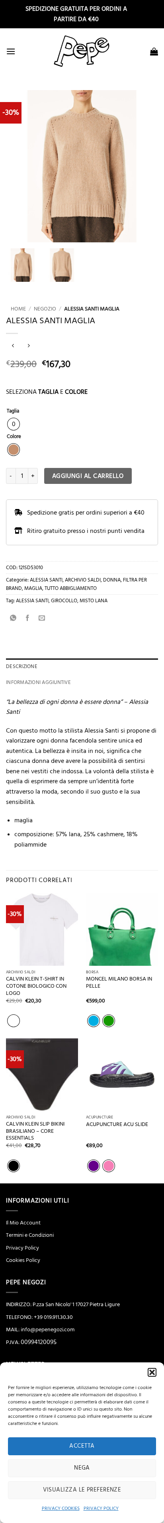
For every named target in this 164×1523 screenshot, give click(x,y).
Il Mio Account (23, 1223)
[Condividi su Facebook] (27, 618)
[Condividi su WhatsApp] (13, 618)
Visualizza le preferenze (82, 1490)
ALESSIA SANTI (46, 580)
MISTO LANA (93, 600)
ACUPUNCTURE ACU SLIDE (117, 1124)
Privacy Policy (22, 1248)
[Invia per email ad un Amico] (42, 618)
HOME (16, 308)
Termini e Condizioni (30, 1235)
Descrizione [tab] (21, 666)
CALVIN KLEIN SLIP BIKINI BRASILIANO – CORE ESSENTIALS (35, 1131)
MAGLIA (33, 588)
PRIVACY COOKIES (61, 1508)
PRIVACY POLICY (101, 1508)
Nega (82, 1468)
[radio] (14, 424)
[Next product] (13, 346)
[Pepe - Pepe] (82, 51)
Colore (14, 437)
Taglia (13, 411)
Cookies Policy (23, 1260)
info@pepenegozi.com (47, 1330)
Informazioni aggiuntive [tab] (38, 682)
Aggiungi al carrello (88, 476)
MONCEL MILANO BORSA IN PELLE (119, 983)
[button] (152, 1372)
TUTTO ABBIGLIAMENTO (71, 588)
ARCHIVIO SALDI (83, 580)
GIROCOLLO (64, 600)
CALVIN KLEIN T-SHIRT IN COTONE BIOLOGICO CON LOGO (36, 986)
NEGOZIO (45, 308)
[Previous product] (28, 346)
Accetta (81, 1446)
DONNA (112, 580)
